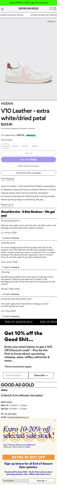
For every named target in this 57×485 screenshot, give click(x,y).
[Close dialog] (54, 420)
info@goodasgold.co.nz (18, 417)
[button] (51, 8)
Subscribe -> (41, 375)
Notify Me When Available (28, 173)
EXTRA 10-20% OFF (28, 457)
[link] (28, 437)
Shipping (14, 128)
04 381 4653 (10, 414)
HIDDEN (7, 103)
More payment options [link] (28, 165)
